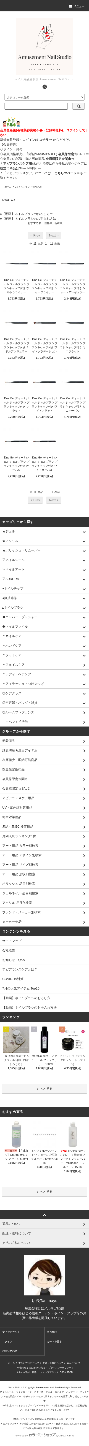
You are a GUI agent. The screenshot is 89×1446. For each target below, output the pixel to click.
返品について (74, 1363)
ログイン (7, 1341)
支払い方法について (28, 1363)
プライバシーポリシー (59, 1367)
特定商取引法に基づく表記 (31, 1367)
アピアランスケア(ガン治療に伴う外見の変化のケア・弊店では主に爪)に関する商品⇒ (44, 1423)
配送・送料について (53, 1363)
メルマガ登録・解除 (26, 1372)
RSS (62, 1372)
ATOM (70, 1372)
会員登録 (52, 1332)
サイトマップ (11, 941)
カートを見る (54, 1341)
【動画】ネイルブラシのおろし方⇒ (27, 214)
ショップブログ (48, 1372)
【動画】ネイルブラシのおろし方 (26, 998)
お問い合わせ (9, 1350)
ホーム (8, 186)
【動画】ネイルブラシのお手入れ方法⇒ (30, 218)
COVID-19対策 (13, 979)
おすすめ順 (34, 223)
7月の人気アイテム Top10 (20, 988)
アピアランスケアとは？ (19, 969)
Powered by (21, 1435)
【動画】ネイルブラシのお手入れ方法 (29, 1007)
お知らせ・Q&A (13, 960)
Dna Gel (37, 186)
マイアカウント (11, 1332)
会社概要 (8, 950)
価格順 (48, 223)
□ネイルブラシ (22, 186)
